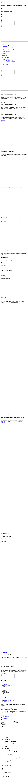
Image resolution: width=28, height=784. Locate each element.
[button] (14, 661)
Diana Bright (4, 652)
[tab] (14, 260)
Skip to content (4, 1)
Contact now (3, 303)
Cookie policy (4, 715)
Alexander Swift (5, 414)
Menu (3, 729)
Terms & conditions (5, 716)
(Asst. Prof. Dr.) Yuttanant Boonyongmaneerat (9, 298)
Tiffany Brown (5, 533)
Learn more (3, 100)
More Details (3, 673)
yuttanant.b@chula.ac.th (6, 11)
